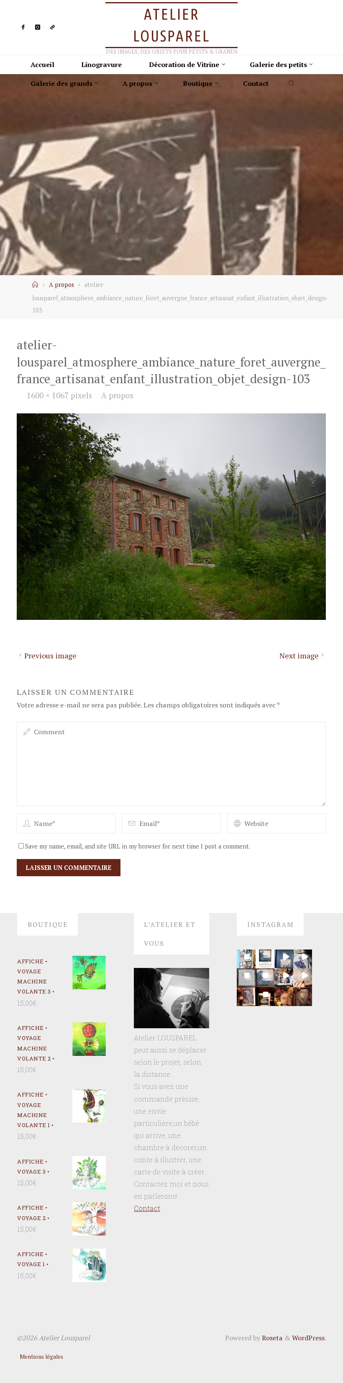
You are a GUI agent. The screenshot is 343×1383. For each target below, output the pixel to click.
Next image (299, 656)
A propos (61, 285)
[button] (246, 959)
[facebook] (23, 27)
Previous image (50, 656)
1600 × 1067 (49, 395)
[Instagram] (37, 27)
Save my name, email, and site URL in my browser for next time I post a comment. (137, 846)
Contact (147, 1208)
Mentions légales (41, 1356)
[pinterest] (52, 27)
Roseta (271, 1337)
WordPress (308, 1337)
